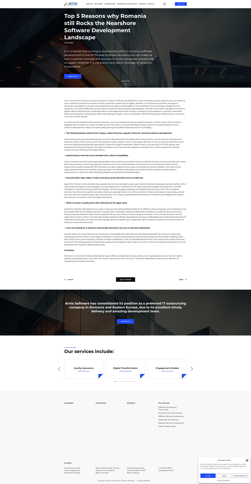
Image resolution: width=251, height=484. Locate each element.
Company (142, 4)
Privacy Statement (223, 480)
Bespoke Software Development (171, 423)
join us (181, 4)
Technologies (110, 4)
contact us (125, 321)
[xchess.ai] (141, 456)
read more (72, 76)
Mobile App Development (168, 420)
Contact (151, 4)
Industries (98, 4)
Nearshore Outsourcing (127, 4)
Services (89, 4)
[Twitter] (176, 394)
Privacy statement (143, 480)
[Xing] (185, 394)
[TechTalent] (141, 429)
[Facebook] (160, 394)
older (181, 279)
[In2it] (141, 445)
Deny (224, 476)
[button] (247, 460)
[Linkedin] (168, 394)
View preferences (240, 476)
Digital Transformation (167, 426)
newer (70, 279)
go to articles (125, 279)
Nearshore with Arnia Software (170, 413)
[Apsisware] (141, 413)
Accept (208, 476)
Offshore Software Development (171, 416)
